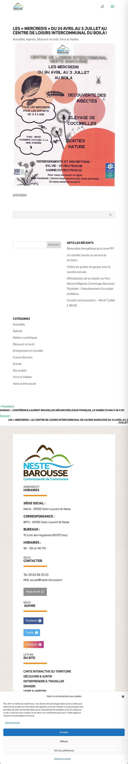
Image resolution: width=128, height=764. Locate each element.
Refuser (64, 741)
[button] (123, 696)
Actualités (19, 39)
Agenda (31, 39)
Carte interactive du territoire (47, 671)
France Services (22, 357)
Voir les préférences (64, 750)
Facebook (31, 620)
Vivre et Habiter (69, 39)
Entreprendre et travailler (28, 350)
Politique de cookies (62, 759)
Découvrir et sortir (47, 39)
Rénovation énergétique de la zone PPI (90, 248)
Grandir (17, 364)
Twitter (30, 632)
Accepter (64, 732)
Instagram (32, 644)
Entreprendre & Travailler (44, 681)
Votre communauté (24, 383)
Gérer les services (12, 723)
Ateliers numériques (25, 337)
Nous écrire (33, 591)
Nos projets (20, 370)
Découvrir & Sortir (38, 676)
